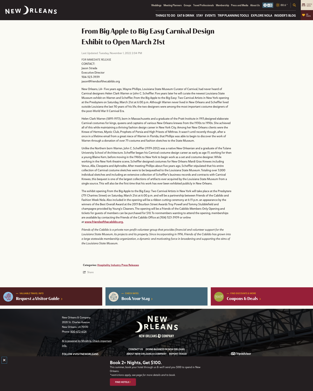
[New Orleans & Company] (31, 10)
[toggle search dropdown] (294, 5)
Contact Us (135, 349)
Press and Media (239, 5)
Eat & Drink (185, 15)
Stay (199, 15)
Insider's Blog (285, 15)
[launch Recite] (267, 5)
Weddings (156, 5)
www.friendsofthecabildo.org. (104, 222)
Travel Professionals (203, 5)
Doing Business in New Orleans (165, 349)
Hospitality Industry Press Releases (118, 265)
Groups (187, 5)
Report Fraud (178, 354)
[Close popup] (4, 360)
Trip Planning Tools (233, 15)
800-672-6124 (78, 331)
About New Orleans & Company (146, 354)
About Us (255, 5)
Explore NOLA (261, 15)
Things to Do (165, 15)
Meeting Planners (173, 5)
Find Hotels (122, 382)
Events (210, 15)
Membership (222, 5)
